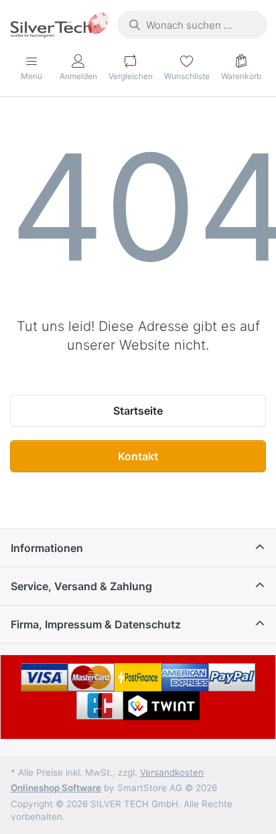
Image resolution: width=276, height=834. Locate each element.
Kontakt (138, 456)
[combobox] (192, 25)
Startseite (138, 410)
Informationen (47, 548)
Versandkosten (172, 772)
